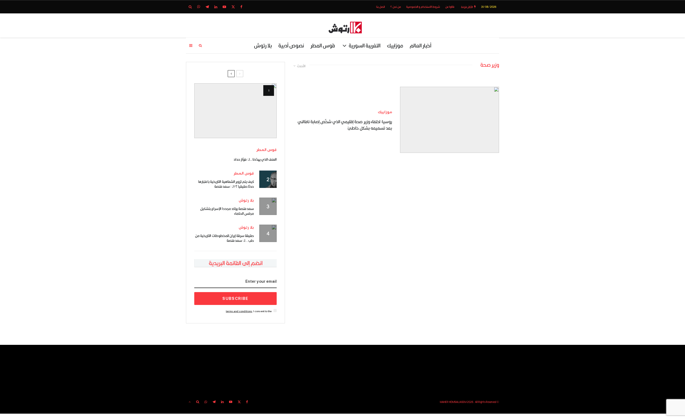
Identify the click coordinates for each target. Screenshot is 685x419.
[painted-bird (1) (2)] (235, 110)
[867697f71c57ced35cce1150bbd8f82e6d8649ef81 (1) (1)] (449, 120)
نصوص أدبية (291, 45)
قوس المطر (322, 45)
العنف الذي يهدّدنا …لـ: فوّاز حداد (255, 159)
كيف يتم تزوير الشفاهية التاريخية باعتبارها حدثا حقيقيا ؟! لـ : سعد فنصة (226, 184)
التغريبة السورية (364, 45)
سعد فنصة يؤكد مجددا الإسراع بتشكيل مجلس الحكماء (227, 211)
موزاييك (395, 45)
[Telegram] (207, 6)
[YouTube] (224, 6)
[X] (233, 6)
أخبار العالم (420, 45)
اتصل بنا (380, 6)
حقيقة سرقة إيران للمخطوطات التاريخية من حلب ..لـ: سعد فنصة (224, 238)
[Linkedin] (216, 6)
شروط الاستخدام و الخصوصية (423, 6)
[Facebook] (241, 6)
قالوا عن (449, 6)
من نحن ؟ (395, 6)
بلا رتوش (263, 45)
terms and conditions (239, 311)
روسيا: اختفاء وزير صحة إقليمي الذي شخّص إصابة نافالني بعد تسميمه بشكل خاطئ (345, 125)
